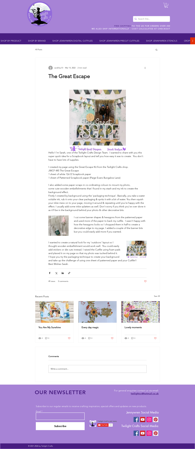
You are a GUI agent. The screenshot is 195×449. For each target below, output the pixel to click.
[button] (166, 5)
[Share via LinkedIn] (62, 273)
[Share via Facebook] (49, 273)
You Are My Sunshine (49, 327)
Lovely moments (133, 327)
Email (38, 411)
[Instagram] (149, 419)
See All (157, 296)
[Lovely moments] (140, 312)
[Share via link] (69, 273)
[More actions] (145, 67)
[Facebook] (136, 419)
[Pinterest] (155, 419)
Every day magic (90, 327)
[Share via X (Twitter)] (56, 273)
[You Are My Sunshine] (54, 312)
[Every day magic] (97, 312)
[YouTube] (142, 419)
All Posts (38, 49)
